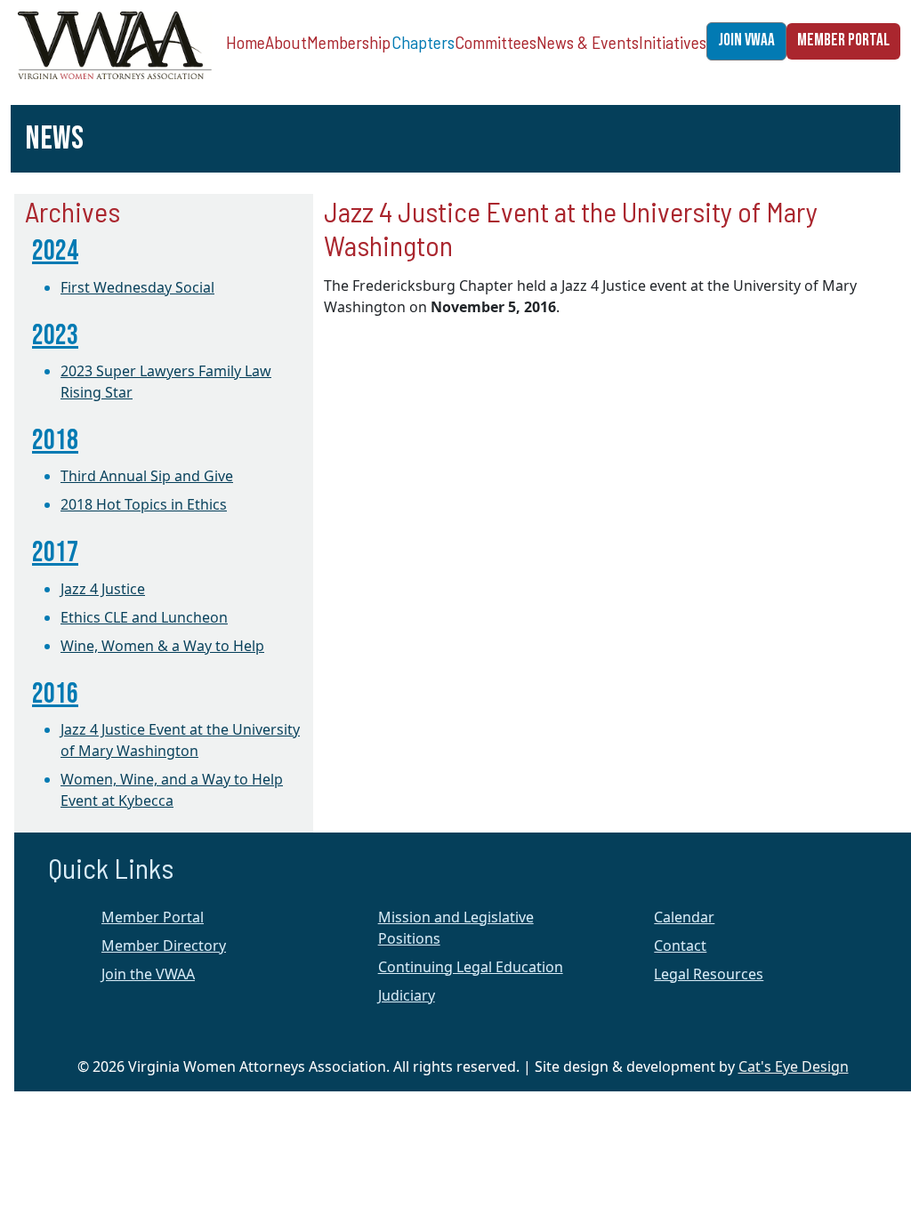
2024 (55, 251)
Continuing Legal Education (470, 967)
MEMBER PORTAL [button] (843, 40)
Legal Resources (708, 974)
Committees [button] (495, 41)
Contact (680, 945)
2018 (55, 440)
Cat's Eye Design (793, 1066)
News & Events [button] (587, 41)
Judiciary (406, 995)
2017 (55, 552)
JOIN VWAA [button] (746, 40)
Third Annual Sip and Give (146, 476)
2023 (55, 335)
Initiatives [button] (672, 41)
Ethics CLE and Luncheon (144, 617)
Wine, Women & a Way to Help (162, 646)
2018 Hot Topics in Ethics (143, 504)
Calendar (684, 917)
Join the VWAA (148, 974)
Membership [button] (349, 41)
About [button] (286, 41)
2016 (55, 694)
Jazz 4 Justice (102, 589)
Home (245, 41)
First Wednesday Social (137, 287)
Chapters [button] (423, 41)
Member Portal (152, 917)
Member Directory (163, 945)
